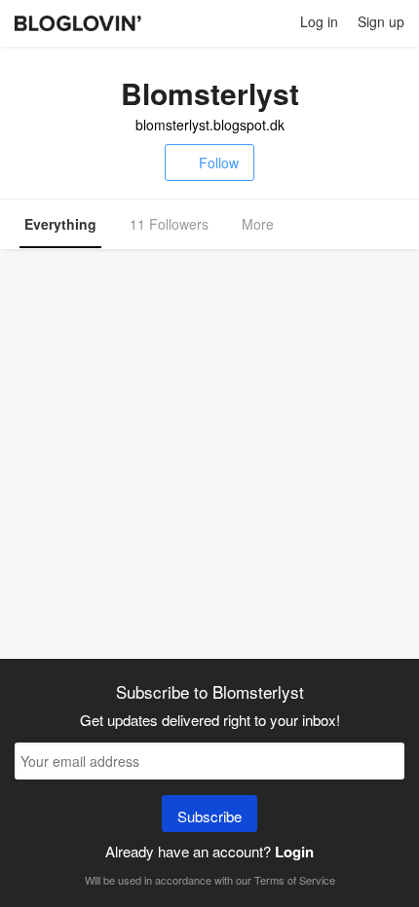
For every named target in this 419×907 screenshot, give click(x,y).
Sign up (381, 21)
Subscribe (209, 816)
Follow (219, 162)
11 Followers (169, 224)
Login (294, 851)
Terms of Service (294, 880)
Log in (319, 21)
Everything (60, 224)
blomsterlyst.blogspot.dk (210, 124)
